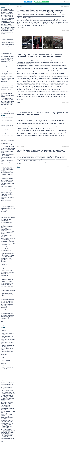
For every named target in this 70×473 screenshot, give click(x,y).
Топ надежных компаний (23, 4)
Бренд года (13, 4)
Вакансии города (4, 4)
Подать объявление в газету (41, 1)
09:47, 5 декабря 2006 (65, 146)
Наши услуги (28, 1)
